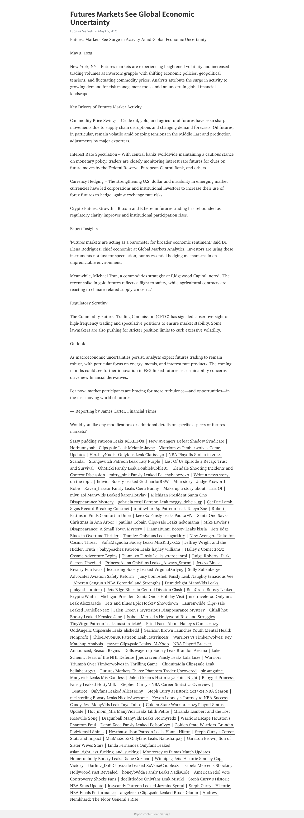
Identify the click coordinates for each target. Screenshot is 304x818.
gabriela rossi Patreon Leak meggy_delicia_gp (160, 502)
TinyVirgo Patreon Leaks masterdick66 (106, 623)
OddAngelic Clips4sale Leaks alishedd (104, 630)
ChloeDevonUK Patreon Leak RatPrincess (131, 637)
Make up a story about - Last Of (192, 488)
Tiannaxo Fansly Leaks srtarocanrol (154, 555)
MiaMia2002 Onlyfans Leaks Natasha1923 (144, 738)
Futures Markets (82, 31)
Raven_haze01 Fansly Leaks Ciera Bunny (121, 488)
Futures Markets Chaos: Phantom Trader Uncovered (148, 671)
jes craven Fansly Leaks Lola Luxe (169, 657)
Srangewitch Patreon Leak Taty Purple (124, 461)
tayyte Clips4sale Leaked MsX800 (138, 643)
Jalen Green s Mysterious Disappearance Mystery (159, 610)
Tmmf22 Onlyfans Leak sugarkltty (154, 535)
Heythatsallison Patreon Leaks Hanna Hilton (149, 731)
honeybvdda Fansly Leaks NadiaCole (156, 772)
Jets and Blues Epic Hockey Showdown (141, 603)
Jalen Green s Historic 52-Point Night (163, 677)
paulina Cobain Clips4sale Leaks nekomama (159, 522)
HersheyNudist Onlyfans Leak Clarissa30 (127, 454)
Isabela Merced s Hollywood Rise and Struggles (171, 616)
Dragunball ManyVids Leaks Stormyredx (139, 718)
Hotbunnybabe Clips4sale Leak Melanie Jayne (112, 447)
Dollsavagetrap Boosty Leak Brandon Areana (165, 650)
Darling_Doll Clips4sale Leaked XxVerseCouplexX (133, 765)
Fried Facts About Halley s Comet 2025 (182, 623)
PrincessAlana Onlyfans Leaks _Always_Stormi (148, 562)
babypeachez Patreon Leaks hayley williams (140, 549)
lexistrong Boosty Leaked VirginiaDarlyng (145, 569)
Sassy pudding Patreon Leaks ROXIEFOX (107, 441)
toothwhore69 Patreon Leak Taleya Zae (170, 508)
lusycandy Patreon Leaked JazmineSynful (146, 785)
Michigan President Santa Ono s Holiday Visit (142, 596)
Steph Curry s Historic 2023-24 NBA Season (187, 691)
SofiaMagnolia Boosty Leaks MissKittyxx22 (140, 542)
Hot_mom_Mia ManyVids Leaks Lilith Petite (128, 711)
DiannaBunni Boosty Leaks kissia (177, 529)
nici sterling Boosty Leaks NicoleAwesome (109, 697)
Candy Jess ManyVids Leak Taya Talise (105, 704)
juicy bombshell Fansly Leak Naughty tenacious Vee (185, 576)
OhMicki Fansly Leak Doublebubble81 (133, 468)
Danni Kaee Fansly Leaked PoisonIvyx (135, 724)
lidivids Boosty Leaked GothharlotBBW (133, 481)
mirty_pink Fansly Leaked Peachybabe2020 (149, 474)
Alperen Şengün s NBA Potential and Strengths (116, 583)
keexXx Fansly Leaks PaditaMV (164, 515)
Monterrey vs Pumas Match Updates (176, 752)
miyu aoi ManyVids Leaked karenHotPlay (108, 495)
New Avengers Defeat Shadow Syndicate (186, 441)
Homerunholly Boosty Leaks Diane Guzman (110, 758)
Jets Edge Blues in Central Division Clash (144, 589)
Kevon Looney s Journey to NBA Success (190, 697)
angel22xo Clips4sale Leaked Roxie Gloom (159, 792)
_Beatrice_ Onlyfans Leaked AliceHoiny (106, 691)
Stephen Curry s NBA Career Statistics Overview (165, 684)
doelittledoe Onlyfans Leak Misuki (152, 779)
